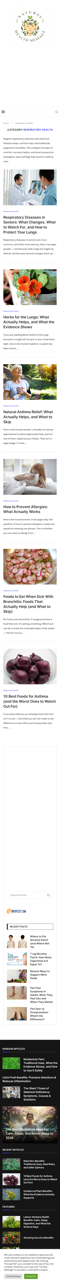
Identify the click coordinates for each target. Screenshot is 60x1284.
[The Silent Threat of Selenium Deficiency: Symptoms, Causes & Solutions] (11, 1092)
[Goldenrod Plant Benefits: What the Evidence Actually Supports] (11, 1194)
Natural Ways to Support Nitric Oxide (40, 975)
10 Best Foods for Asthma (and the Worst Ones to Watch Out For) (29, 701)
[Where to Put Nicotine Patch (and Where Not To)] (17, 941)
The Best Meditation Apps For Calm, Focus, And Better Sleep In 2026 (29, 1133)
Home (6, 123)
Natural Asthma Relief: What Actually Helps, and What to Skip (28, 417)
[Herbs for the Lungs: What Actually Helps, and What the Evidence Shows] (30, 287)
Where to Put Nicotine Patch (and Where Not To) (39, 942)
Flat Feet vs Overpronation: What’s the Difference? (39, 1014)
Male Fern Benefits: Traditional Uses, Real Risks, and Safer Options (39, 1164)
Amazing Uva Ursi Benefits (39, 1237)
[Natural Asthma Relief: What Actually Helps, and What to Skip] (30, 382)
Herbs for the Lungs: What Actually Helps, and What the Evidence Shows (28, 322)
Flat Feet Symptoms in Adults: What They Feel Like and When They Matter (41, 995)
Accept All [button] (31, 1276)
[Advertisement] (30, 76)
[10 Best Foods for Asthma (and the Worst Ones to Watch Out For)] (30, 666)
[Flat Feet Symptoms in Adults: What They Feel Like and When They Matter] (17, 993)
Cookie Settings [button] (13, 1276)
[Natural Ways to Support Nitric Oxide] (17, 976)
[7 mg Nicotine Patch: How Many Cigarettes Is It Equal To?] (17, 958)
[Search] (56, 112)
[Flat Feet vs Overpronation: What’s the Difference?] (17, 1013)
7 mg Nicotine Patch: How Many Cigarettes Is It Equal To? (41, 959)
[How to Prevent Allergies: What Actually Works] (30, 477)
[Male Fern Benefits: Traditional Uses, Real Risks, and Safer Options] (11, 1164)
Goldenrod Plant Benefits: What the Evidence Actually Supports (39, 1194)
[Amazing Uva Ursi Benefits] (11, 1237)
